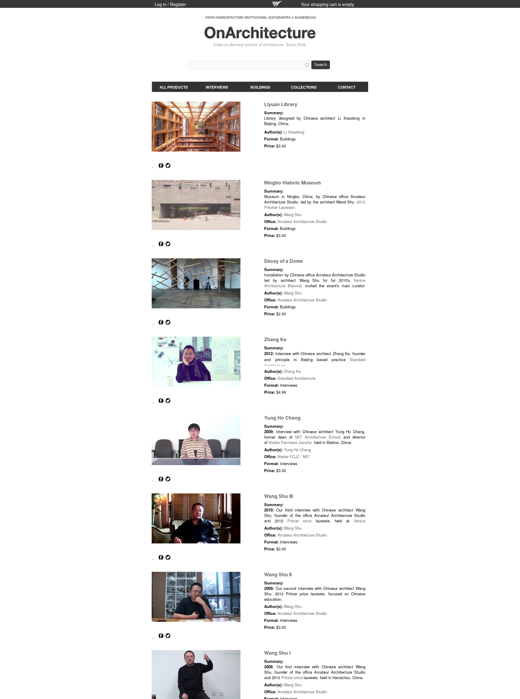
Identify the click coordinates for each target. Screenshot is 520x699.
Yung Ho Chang (282, 417)
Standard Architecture (296, 378)
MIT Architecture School (319, 437)
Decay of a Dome (283, 260)
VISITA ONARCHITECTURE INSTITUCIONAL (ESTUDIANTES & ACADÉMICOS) (260, 17)
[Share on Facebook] (161, 165)
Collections (304, 87)
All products (173, 87)
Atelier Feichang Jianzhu (290, 442)
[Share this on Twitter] (168, 165)
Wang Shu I (277, 652)
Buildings (260, 87)
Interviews (217, 87)
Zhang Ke (275, 339)
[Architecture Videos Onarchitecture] (260, 36)
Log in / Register (170, 4)
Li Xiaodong (294, 132)
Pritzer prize (299, 521)
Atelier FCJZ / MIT (293, 456)
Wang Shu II (278, 574)
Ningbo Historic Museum (292, 182)
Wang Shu (293, 214)
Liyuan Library (280, 104)
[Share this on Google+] (154, 165)
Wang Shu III (278, 496)
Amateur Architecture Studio (302, 221)
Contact (346, 87)
